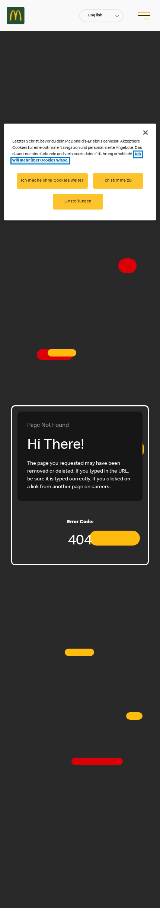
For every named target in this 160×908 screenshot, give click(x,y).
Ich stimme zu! (118, 181)
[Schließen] (145, 132)
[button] (101, 15)
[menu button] (144, 15)
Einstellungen (78, 201)
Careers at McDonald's (15, 15)
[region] (80, 172)
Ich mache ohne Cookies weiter (52, 181)
